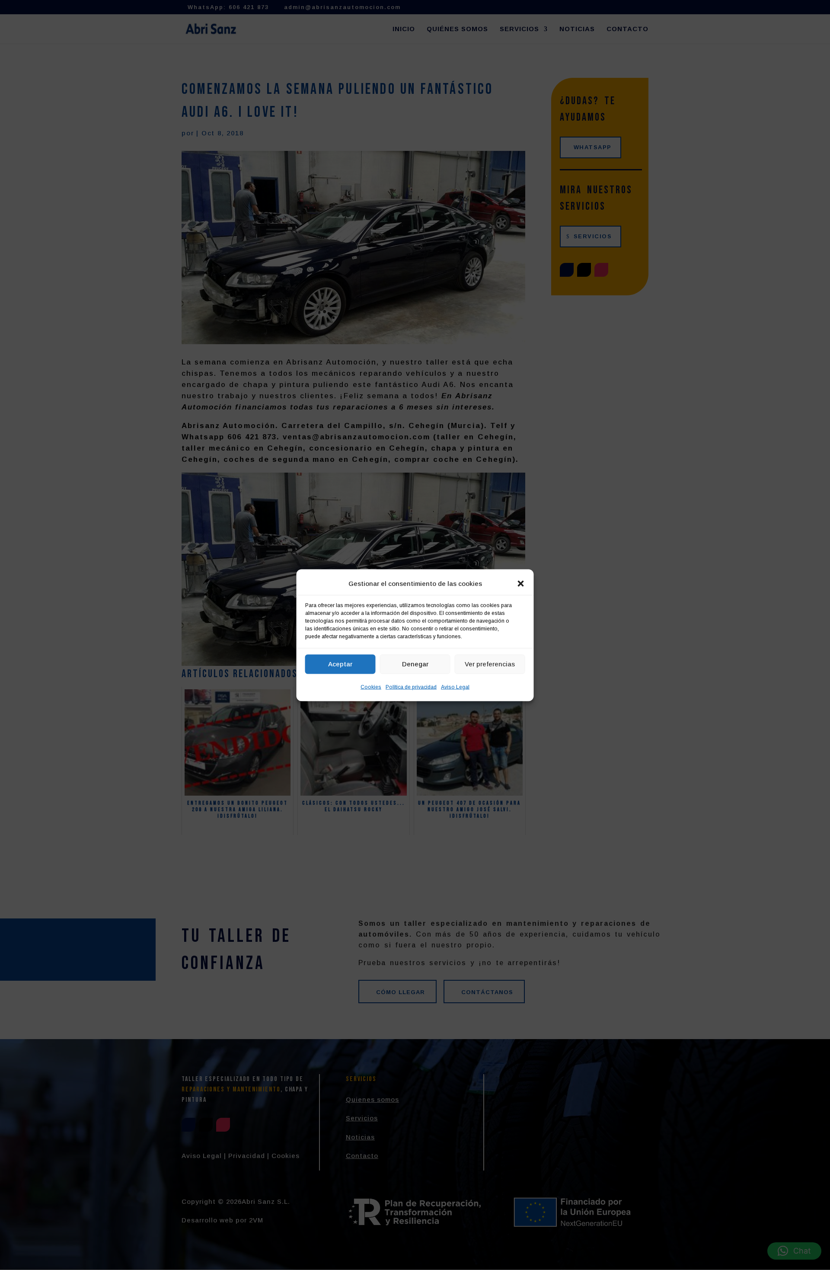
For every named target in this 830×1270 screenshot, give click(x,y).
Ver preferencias (490, 664)
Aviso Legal (455, 687)
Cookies (371, 687)
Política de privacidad (411, 687)
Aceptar (340, 664)
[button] (521, 583)
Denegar (415, 664)
